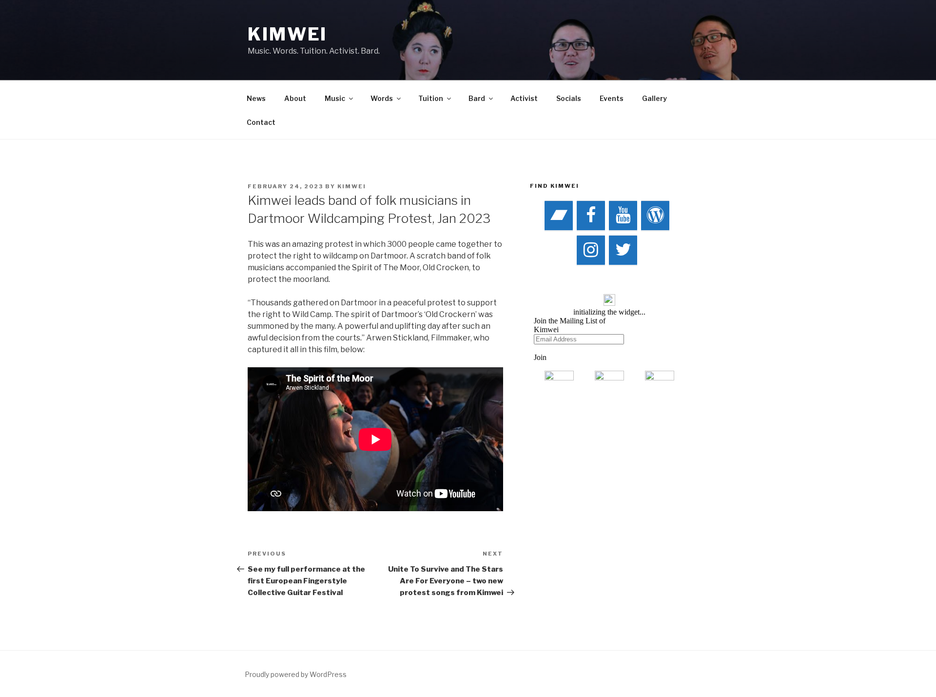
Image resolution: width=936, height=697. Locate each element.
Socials (568, 98)
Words (381, 98)
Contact (261, 122)
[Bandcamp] (559, 216)
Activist (524, 98)
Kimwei (287, 34)
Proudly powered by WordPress (296, 674)
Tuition (430, 98)
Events (612, 98)
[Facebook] (591, 216)
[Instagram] (591, 250)
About (295, 98)
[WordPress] (655, 216)
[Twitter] (623, 250)
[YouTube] (623, 216)
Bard (476, 98)
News (256, 98)
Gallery (654, 98)
